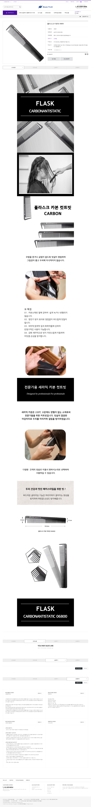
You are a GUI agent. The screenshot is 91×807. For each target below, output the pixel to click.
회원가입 (52, 787)
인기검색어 (77, 11)
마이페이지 (49, 793)
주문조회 (49, 791)
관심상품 (49, 788)
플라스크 (77, 13)
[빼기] (60, 50)
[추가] (60, 49)
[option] (81, 13)
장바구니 (49, 790)
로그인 (48, 787)
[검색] (20, 7)
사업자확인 (37, 799)
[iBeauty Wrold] (45, 6)
